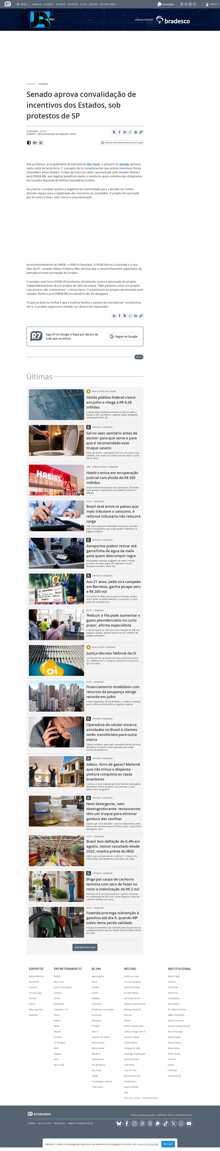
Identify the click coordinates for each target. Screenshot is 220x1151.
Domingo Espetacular (134, 1053)
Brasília (36, 4)
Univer (171, 1064)
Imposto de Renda (101, 1037)
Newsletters (174, 998)
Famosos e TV (61, 1009)
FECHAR (168, 1144)
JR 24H (83, 4)
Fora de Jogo (35, 992)
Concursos (97, 1003)
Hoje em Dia (130, 1070)
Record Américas (176, 1020)
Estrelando (59, 1003)
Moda (57, 1026)
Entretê (60, 4)
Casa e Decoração (63, 987)
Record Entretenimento (179, 1026)
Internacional (98, 1042)
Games (57, 1020)
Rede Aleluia (174, 1048)
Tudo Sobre (97, 1086)
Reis (126, 1092)
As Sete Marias (131, 992)
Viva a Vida (59, 1064)
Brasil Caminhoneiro (134, 1026)
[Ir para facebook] (182, 4)
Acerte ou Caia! (131, 976)
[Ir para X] (186, 4)
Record (93, 4)
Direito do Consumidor (103, 1009)
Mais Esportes (36, 1009)
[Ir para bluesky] (119, 1123)
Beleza (57, 976)
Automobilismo (36, 976)
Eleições (48, 4)
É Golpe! (96, 1026)
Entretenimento (68, 969)
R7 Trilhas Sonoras (177, 1009)
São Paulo (93, 164)
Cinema (57, 992)
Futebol (32, 998)
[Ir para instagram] (190, 4)
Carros (95, 992)
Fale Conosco (45, 1123)
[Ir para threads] (150, 1123)
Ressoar (172, 1059)
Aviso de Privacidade (149, 1144)
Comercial (173, 987)
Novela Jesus (130, 1081)
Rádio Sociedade (176, 1015)
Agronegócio (98, 976)
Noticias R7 (31, 84)
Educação (96, 1020)
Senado (124, 164)
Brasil (94, 981)
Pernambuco (98, 1059)
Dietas (57, 998)
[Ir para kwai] (142, 1123)
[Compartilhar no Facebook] (119, 132)
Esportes (72, 4)
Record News (107, 4)
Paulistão (33, 1015)
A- (40, 143)
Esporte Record (131, 1059)
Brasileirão (34, 981)
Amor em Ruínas (132, 987)
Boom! (127, 1020)
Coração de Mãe (132, 1048)
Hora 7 (95, 1031)
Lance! (32, 1003)
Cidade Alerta (130, 1042)
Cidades (95, 998)
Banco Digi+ (174, 976)
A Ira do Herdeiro (132, 981)
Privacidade (59, 1123)
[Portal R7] (8, 4)
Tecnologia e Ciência (102, 1081)
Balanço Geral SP (132, 1009)
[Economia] (110, 19)
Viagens (57, 1053)
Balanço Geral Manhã (134, 1003)
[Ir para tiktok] (165, 1123)
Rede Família (174, 1053)
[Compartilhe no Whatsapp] (130, 132)
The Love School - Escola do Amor (141, 1098)
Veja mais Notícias (85, 947)
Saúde (95, 1075)
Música (57, 1031)
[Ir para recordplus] (158, 1123)
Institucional (179, 969)
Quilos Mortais (131, 1086)
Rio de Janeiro (98, 1064)
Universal (172, 1070)
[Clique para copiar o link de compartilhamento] (141, 132)
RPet (56, 1048)
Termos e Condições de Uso (81, 1123)
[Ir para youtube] (189, 1123)
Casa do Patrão (131, 1037)
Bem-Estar (59, 981)
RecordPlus (173, 1003)
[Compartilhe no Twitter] (114, 132)
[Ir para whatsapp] (181, 1123)
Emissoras (173, 992)
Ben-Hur (128, 1015)
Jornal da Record (132, 1075)
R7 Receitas (59, 1042)
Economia (43, 84)
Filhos (57, 1015)
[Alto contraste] (28, 142)
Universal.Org (174, 1075)
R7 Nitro (58, 1037)
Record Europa (175, 1031)
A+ (35, 143)
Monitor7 (96, 1053)
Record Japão (174, 1037)
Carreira (172, 981)
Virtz (56, 1059)
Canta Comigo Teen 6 (134, 1031)
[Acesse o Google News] (135, 132)
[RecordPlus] (166, 4)
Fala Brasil (129, 1064)
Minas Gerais (98, 1048)
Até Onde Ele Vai (132, 998)
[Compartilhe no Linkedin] (124, 132)
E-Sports (33, 987)
